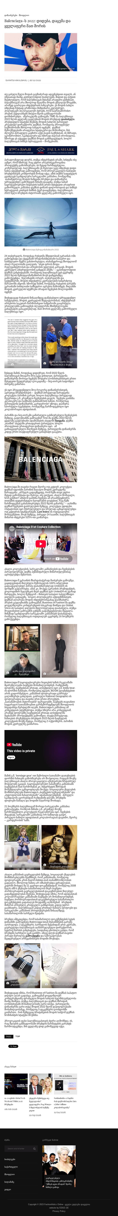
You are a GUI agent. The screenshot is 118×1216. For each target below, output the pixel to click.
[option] (59, 1168)
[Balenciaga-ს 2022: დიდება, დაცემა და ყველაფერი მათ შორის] (40, 52)
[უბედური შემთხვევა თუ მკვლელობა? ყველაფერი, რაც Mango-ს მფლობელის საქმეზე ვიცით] (40, 1083)
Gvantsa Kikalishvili (16, 80)
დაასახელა (67, 119)
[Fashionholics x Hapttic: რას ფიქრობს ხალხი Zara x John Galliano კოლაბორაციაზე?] (65, 1083)
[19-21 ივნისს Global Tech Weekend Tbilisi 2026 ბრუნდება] (16, 1083)
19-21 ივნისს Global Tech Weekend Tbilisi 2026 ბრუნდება (14, 1101)
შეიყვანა (60, 420)
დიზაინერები (10, 15)
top (17, 1036)
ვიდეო (7, 1189)
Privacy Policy (59, 1211)
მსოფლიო (24, 15)
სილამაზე (9, 1182)
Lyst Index (43, 511)
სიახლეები (9, 1159)
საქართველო (11, 1167)
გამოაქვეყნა (33, 935)
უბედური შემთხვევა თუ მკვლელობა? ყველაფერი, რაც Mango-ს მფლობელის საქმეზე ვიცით (40, 1104)
